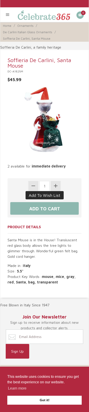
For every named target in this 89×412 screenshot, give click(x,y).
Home (7, 25)
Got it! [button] (45, 400)
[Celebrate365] (44, 15)
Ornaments (25, 25)
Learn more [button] (17, 388)
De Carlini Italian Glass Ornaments (27, 32)
